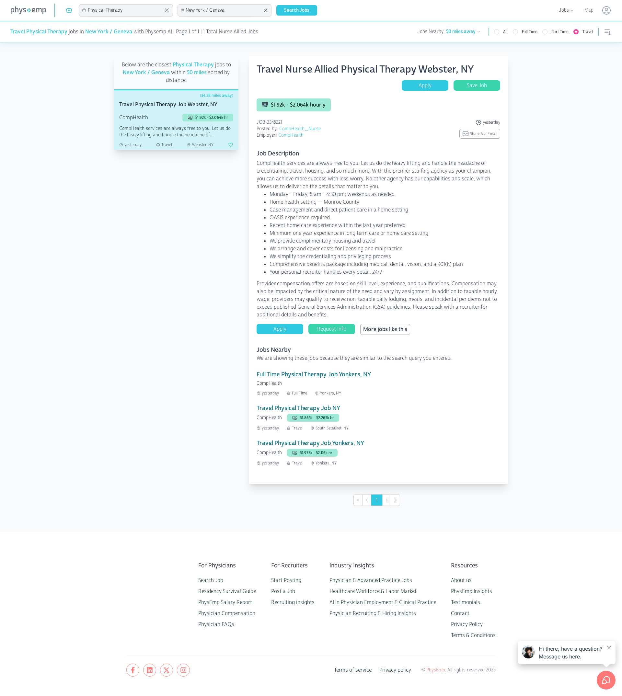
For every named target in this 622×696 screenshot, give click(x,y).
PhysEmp (435, 670)
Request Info (331, 328)
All (505, 31)
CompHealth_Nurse (300, 129)
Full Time (529, 31)
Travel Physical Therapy (38, 31)
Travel (587, 31)
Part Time (559, 31)
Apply (425, 85)
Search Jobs (296, 10)
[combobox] (125, 10)
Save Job (477, 85)
